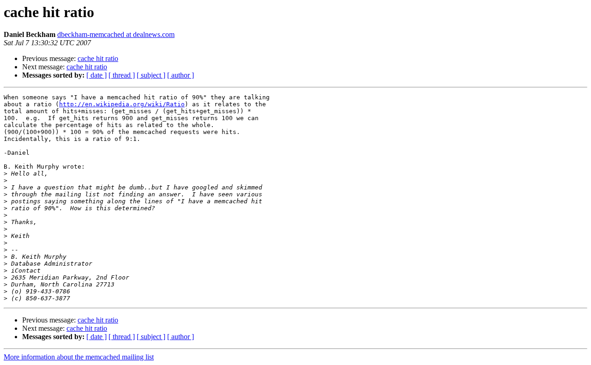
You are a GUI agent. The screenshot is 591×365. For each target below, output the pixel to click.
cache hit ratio (98, 58)
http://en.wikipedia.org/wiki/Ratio (122, 104)
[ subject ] (151, 75)
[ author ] (180, 75)
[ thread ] (122, 75)
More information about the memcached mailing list (79, 357)
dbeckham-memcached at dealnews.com (116, 34)
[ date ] (96, 75)
